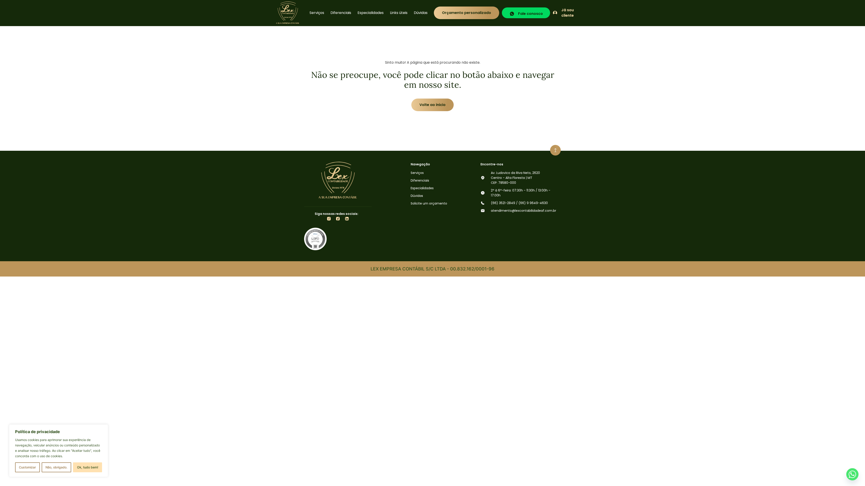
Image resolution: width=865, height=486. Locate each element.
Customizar (27, 467)
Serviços (317, 12)
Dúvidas (421, 12)
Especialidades (370, 12)
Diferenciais (340, 12)
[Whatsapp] (852, 474)
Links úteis (398, 12)
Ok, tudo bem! (87, 467)
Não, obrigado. (56, 467)
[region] (58, 450)
